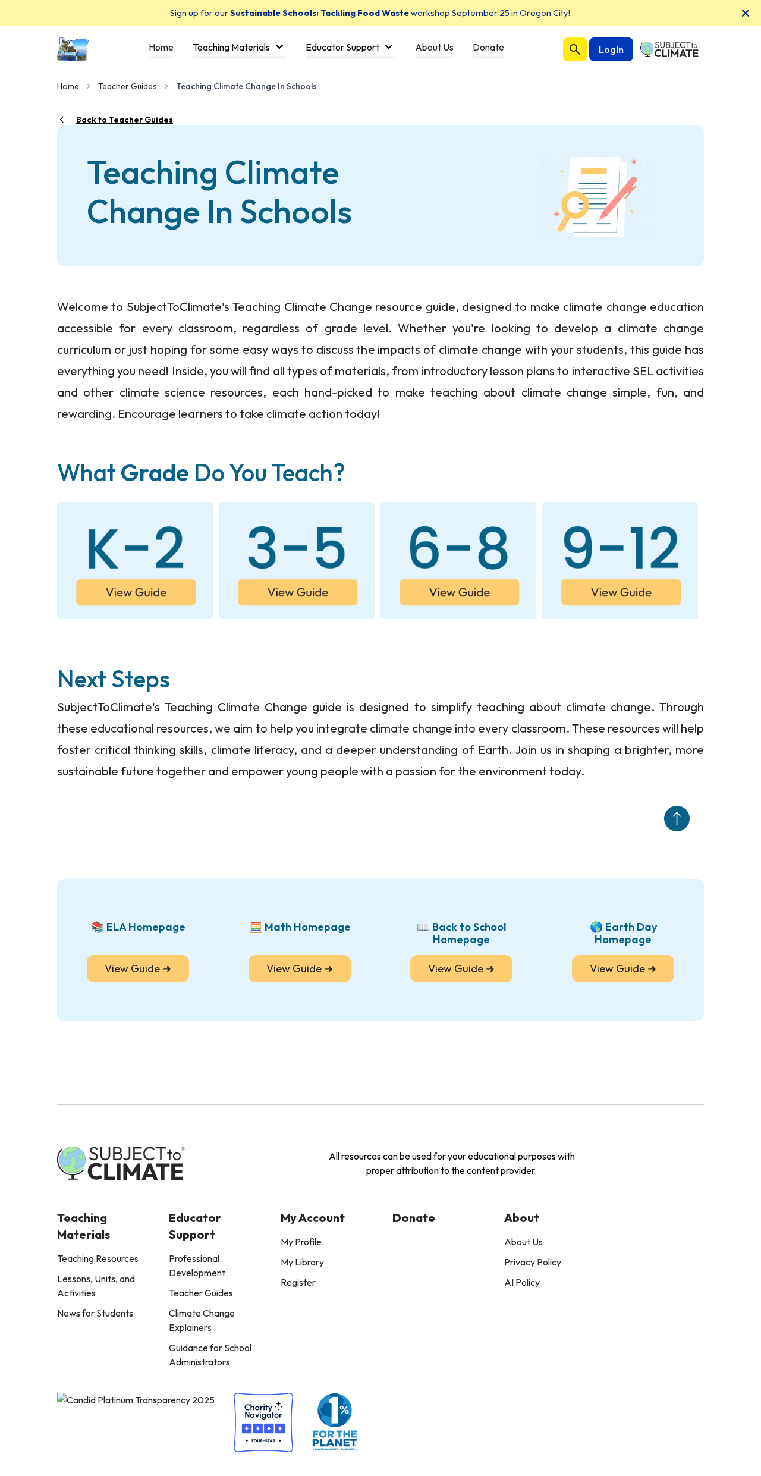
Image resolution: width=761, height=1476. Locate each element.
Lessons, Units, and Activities (96, 1286)
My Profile (301, 1242)
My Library (302, 1262)
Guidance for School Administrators (210, 1355)
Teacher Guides (127, 86)
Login (611, 49)
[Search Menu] (575, 49)
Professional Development (197, 1265)
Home (68, 86)
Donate (413, 1217)
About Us (523, 1242)
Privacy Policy (532, 1262)
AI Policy (522, 1282)
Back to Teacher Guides (124, 119)
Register (298, 1282)
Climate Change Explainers (202, 1320)
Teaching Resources (98, 1258)
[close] (745, 13)
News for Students (95, 1313)
